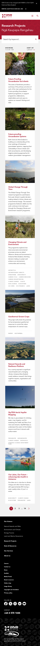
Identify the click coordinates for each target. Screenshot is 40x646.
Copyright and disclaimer (11, 589)
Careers (6, 563)
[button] (29, 508)
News (5, 570)
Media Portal (8, 576)
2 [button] (15, 508)
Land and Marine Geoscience (13, 536)
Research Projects (10, 541)
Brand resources (9, 579)
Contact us (7, 566)
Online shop (7, 583)
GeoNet (6, 573)
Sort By (30, 48)
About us (7, 556)
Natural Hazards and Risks (12, 526)
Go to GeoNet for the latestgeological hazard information (15, 640)
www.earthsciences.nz (12, 9)
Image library (8, 586)
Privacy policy (8, 593)
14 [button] (25, 508)
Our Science (8, 521)
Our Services (8, 551)
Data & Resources (10, 546)
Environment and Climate (12, 529)
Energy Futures (9, 533)
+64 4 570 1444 (12, 613)
